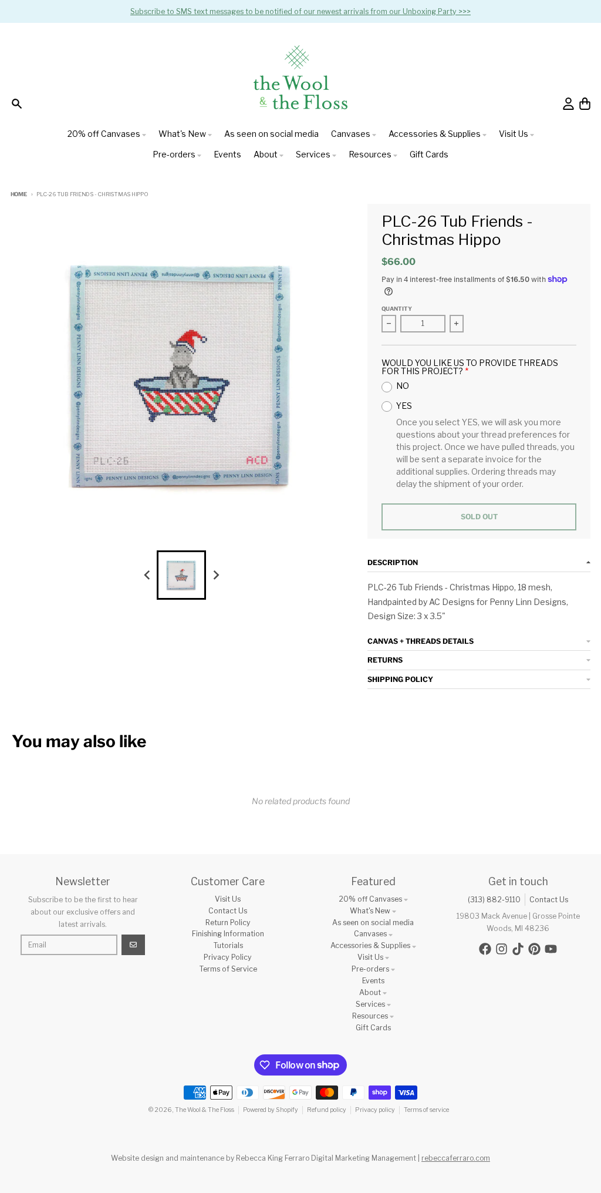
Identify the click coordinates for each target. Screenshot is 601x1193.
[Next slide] (215, 575)
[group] (181, 575)
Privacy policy (375, 1110)
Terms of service (426, 1110)
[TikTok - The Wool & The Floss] (518, 949)
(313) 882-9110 (494, 899)
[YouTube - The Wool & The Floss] (551, 949)
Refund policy (326, 1110)
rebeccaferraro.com (455, 1158)
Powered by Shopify (270, 1110)
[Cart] (585, 104)
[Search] (17, 104)
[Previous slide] (147, 575)
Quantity (396, 308)
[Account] (568, 104)
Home (19, 194)
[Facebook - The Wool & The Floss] (485, 949)
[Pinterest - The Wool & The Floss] (534, 949)
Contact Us (548, 899)
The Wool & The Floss (204, 1110)
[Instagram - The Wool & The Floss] (501, 949)
